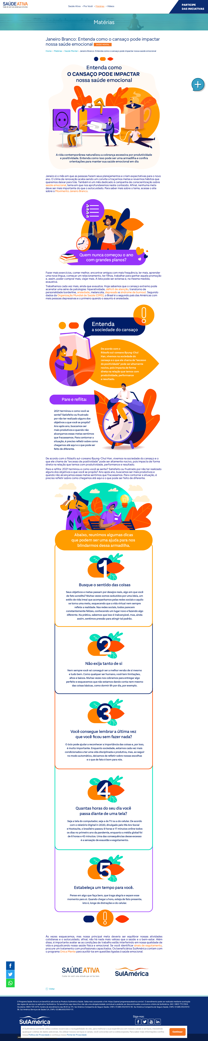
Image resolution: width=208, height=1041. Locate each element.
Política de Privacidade (39, 1035)
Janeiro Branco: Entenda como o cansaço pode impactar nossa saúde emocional (118, 51)
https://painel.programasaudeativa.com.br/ (126, 1002)
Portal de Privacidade (77, 1035)
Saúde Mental (71, 51)
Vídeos (110, 6)
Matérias (99, 6)
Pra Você (88, 6)
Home (49, 51)
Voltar (52, 989)
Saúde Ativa (74, 6)
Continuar (178, 1032)
